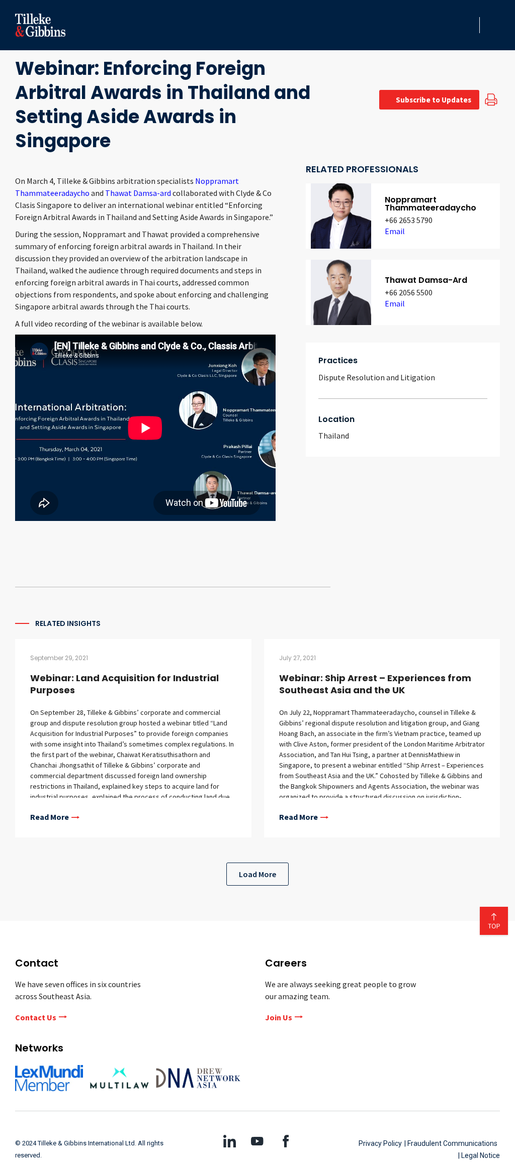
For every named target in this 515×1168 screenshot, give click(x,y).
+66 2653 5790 (409, 220)
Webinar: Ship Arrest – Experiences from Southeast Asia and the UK (375, 684)
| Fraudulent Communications (450, 1143)
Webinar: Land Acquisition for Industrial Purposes (124, 684)
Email (395, 231)
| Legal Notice (479, 1155)
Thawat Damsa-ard (138, 193)
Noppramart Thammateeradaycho (430, 204)
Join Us (278, 1017)
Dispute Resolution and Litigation (376, 377)
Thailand (333, 436)
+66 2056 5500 (409, 292)
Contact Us (35, 1017)
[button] (468, 25)
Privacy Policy (380, 1143)
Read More (49, 817)
